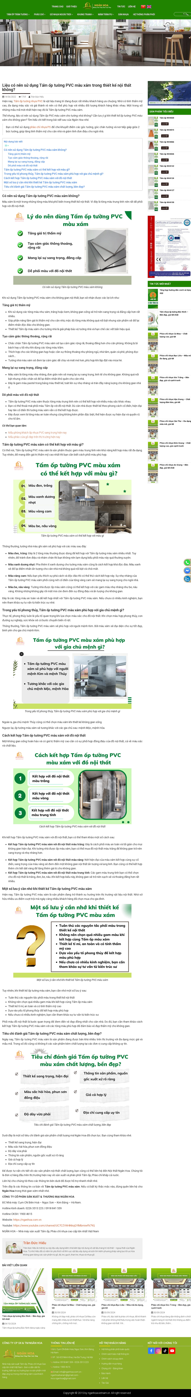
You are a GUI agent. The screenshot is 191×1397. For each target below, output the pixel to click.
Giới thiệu (71, 6)
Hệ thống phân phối (144, 14)
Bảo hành (106, 1373)
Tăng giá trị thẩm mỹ (19, 154)
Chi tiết (165, 124)
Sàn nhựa (123, 14)
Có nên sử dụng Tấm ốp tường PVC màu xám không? (35, 149)
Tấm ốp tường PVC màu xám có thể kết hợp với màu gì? (37, 169)
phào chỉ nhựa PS (40, 127)
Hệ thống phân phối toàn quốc (115, 1349)
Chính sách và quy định (112, 1359)
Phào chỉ (39, 14)
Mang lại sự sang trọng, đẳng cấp (26, 161)
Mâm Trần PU (105, 14)
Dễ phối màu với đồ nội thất (22, 165)
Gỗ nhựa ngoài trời (60, 14)
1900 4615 (65, 1367)
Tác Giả (105, 1383)
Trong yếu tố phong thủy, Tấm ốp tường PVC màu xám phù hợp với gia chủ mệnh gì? (53, 173)
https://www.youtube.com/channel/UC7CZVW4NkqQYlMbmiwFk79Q (54, 1225)
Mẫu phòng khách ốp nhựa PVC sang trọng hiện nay (37, 432)
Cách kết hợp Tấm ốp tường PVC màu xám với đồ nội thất (38, 178)
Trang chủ (57, 6)
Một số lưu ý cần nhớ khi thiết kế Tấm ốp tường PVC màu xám (40, 182)
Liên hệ (131, 6)
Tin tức (121, 6)
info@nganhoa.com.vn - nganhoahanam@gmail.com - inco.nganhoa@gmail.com (66, 1375)
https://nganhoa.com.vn (27, 1219)
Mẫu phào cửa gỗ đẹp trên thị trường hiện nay (34, 436)
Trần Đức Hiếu (34, 1243)
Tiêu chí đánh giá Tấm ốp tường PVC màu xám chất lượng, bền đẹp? (44, 186)
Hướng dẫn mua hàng (111, 1364)
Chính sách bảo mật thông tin (115, 1354)
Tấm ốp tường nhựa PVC (28, 101)
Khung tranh (84, 14)
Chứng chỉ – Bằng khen (112, 1368)
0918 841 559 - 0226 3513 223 (74, 1362)
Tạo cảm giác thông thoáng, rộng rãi (28, 157)
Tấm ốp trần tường (17, 14)
